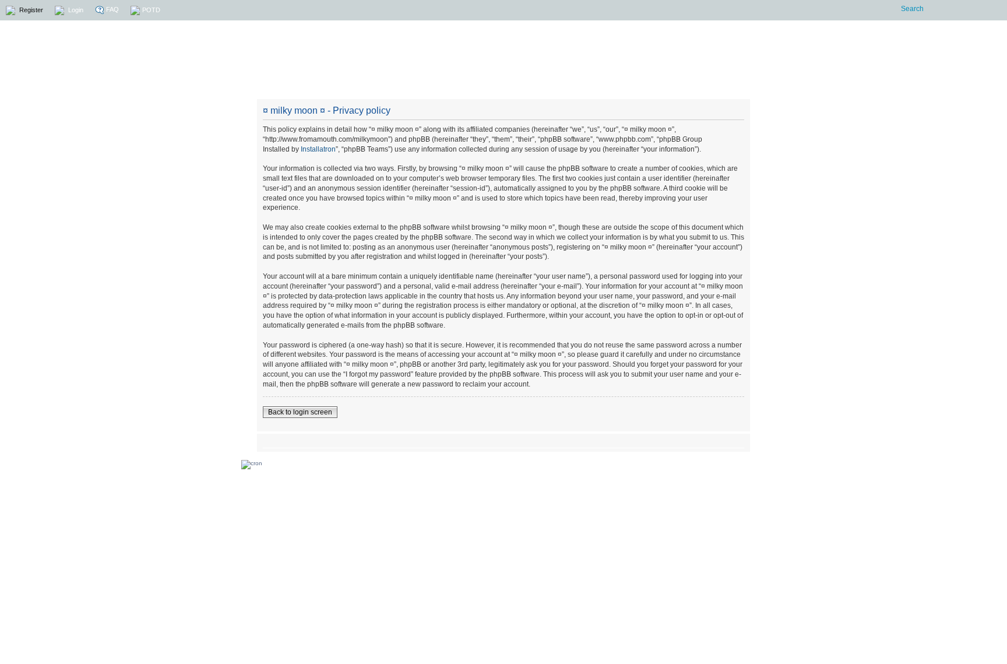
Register (30, 9)
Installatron (318, 149)
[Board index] (586, 53)
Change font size (735, 442)
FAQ (111, 9)
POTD (151, 9)
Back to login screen (300, 412)
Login (74, 9)
